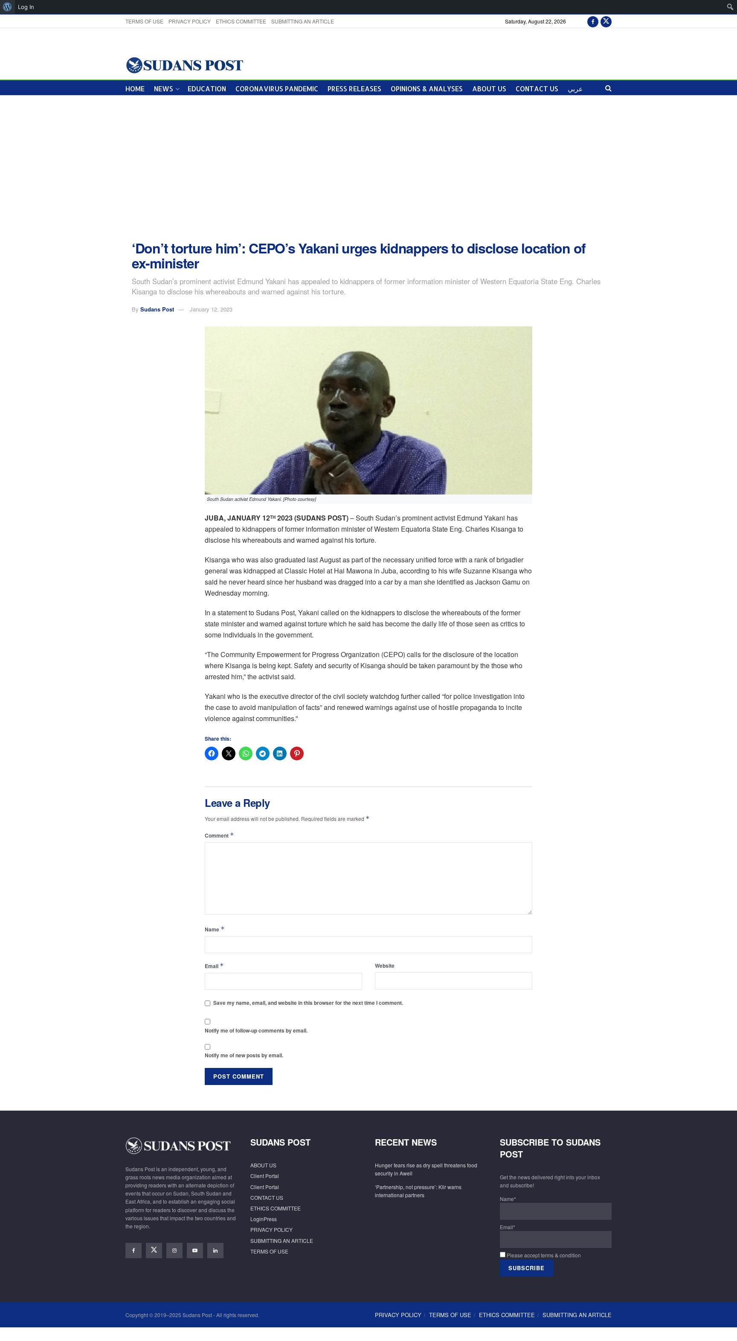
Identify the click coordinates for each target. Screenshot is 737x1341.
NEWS (163, 88)
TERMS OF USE (144, 21)
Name (215, 929)
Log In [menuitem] (26, 6)
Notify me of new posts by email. (244, 1055)
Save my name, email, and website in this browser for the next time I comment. (308, 1002)
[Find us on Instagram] (174, 1250)
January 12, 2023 (211, 309)
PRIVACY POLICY (189, 21)
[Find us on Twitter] (606, 21)
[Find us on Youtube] (195, 1250)
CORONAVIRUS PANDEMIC (276, 88)
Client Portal (264, 1175)
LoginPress (263, 1218)
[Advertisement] (368, 168)
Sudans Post (157, 309)
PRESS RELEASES (354, 88)
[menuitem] (7, 7)
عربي (575, 88)
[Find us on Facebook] (592, 21)
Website (385, 965)
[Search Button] (608, 87)
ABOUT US (489, 88)
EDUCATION (207, 88)
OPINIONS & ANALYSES (427, 88)
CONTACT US (537, 88)
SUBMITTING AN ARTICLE (302, 21)
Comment (219, 835)
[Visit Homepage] (184, 64)
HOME (135, 88)
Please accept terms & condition (543, 1255)
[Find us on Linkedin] (215, 1250)
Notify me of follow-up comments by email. (256, 1030)
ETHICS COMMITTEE (241, 21)
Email (214, 966)
